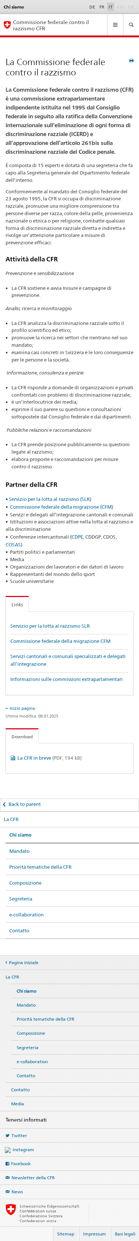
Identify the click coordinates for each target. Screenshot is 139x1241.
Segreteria (20, 899)
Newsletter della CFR (33, 1177)
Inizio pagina (22, 708)
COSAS (13, 544)
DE (92, 7)
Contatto (19, 930)
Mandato (19, 851)
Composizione (25, 883)
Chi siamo (20, 835)
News (17, 1191)
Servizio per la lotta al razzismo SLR (50, 626)
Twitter (19, 1135)
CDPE (77, 537)
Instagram (23, 1149)
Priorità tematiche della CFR (40, 867)
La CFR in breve (49, 758)
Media (17, 1103)
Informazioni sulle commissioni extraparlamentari (66, 679)
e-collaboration (26, 915)
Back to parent (25, 804)
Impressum (94, 1234)
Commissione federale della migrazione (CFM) (61, 507)
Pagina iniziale (24, 962)
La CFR (11, 819)
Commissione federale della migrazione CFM (60, 641)
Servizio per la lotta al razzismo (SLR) (50, 499)
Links (17, 604)
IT (111, 7)
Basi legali (125, 1234)
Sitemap (65, 1234)
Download (22, 736)
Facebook (21, 1163)
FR (102, 7)
